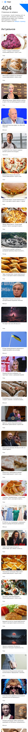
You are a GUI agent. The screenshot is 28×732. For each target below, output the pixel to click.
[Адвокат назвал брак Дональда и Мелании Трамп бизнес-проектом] (14, 417)
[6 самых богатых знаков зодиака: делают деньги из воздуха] (14, 144)
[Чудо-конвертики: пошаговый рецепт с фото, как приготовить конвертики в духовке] (14, 268)
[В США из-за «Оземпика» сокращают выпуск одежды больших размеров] (14, 516)
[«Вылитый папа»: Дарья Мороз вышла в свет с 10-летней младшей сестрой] (14, 95)
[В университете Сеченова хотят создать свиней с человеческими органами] (14, 392)
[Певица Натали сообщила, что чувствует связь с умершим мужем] (14, 368)
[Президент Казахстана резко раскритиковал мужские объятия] (14, 293)
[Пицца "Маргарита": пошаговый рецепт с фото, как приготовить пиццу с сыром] (14, 219)
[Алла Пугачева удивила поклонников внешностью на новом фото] (14, 690)
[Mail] (5, 2)
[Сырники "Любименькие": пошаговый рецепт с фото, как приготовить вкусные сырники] (14, 492)
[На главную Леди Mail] (8, 2)
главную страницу (19, 21)
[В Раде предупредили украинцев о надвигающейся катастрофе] (14, 343)
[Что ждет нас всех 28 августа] (14, 318)
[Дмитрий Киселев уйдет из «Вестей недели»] (14, 120)
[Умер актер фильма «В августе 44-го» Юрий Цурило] (14, 442)
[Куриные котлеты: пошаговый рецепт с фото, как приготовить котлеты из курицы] (14, 616)
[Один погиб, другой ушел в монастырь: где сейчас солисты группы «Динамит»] (14, 541)
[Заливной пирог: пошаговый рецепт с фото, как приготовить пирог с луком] (14, 194)
